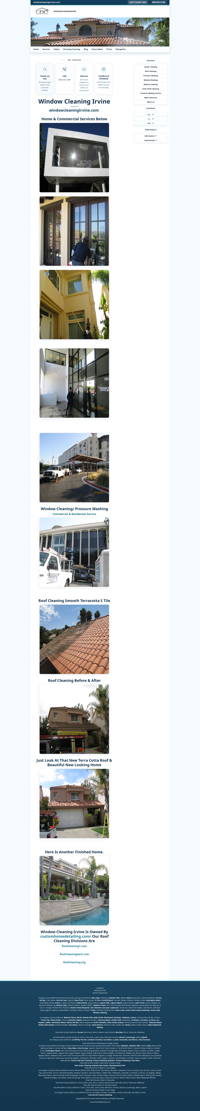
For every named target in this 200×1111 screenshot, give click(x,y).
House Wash (97, 49)
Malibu (48, 1022)
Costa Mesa (72, 1048)
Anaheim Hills (114, 998)
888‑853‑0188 (158, 2)
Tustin (92, 1010)
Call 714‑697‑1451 (137, 2)
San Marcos (133, 1040)
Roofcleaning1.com (74, 946)
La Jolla (115, 1040)
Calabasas (126, 1017)
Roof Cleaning (150, 71)
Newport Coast (99, 1005)
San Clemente (96, 1008)
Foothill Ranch (107, 1000)
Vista (140, 1040)
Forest (141, 1003)
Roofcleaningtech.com (74, 954)
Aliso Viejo (96, 998)
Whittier (100, 1027)
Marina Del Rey (73, 1022)
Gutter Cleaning (150, 67)
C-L (151, 119)
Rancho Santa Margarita (80, 1008)
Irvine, (57, 1003)
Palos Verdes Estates (115, 1022)
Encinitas (99, 1040)
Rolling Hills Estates (46, 1025)
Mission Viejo (61, 1005)
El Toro (98, 1000)
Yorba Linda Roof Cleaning (81, 1060)
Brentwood (108, 1017)
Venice (127, 1025)
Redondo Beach (155, 1022)
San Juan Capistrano (111, 1008)
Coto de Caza (61, 1000)
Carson (133, 1017)
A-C (151, 114)
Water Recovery (150, 97)
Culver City (45, 1020)
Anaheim (124, 1045)
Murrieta (119, 1032)
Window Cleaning (151, 84)
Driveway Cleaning (71, 49)
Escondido (107, 1040)
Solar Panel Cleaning (150, 89)
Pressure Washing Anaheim (104, 1060)
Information (151, 136)
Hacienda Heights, (75, 1020)
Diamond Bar (55, 1020)
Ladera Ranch (81, 1003)
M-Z (151, 123)
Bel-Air (79, 1017)
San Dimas (73, 1025)
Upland (144, 1037)
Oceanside (123, 1040)
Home (36, 49)
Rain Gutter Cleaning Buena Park (112, 1065)
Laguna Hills (104, 1003)
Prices (109, 49)
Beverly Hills (87, 1017)
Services (46, 49)
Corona (80, 1032)
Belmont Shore (70, 1017)
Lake (137, 1003)
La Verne (152, 1020)
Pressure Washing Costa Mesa (128, 1060)
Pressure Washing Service (150, 93)
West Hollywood (154, 1025)
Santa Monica (97, 1025)
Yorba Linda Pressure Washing (137, 1010)
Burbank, (117, 1017)
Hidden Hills (116, 1020)
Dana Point (78, 1000)
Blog (86, 49)
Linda (122, 1010)
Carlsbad (91, 1040)
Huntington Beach (153, 1000)
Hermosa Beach (104, 1020)
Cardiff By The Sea (79, 1040)
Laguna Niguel (116, 1003)
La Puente (144, 1020)
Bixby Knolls (98, 1017)
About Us (151, 102)
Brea (129, 998)
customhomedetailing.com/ (65, 936)
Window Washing (151, 80)
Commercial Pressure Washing (100, 1095)
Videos (57, 49)
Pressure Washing (150, 76)
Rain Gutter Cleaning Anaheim (87, 1065)
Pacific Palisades (99, 1022)
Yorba (117, 1010)
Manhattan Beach (59, 1022)
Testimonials (150, 140)
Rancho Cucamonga (127, 1037)
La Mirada (135, 1020)
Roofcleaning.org (74, 962)
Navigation (121, 49)
